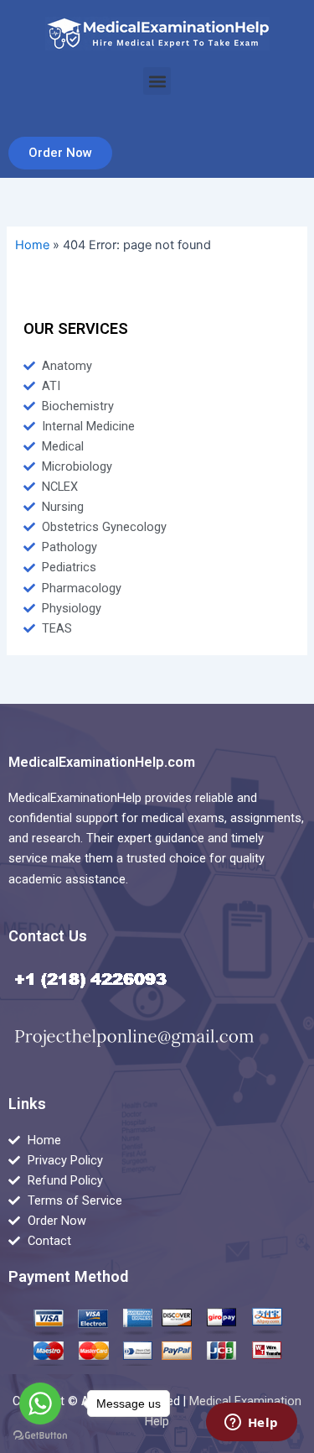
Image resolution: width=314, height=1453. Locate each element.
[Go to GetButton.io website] (40, 1435)
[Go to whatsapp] (40, 1403)
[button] (157, 81)
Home (32, 245)
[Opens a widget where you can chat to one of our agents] (251, 1424)
